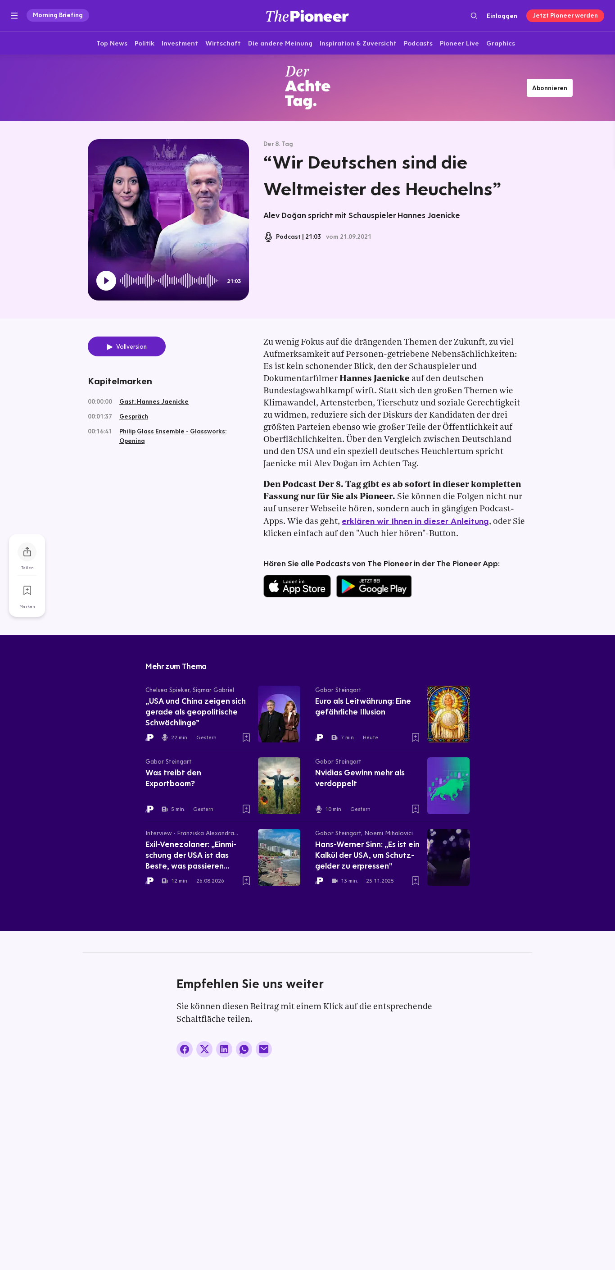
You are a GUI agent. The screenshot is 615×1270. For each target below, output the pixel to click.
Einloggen (502, 16)
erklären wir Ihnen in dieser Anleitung (415, 520)
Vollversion (131, 346)
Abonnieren (549, 88)
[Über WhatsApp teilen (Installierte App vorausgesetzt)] (244, 1049)
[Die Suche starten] (474, 15)
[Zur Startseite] (307, 15)
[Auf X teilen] (204, 1049)
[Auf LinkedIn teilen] (224, 1049)
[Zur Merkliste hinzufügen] (27, 590)
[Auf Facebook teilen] (184, 1049)
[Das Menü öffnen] (14, 16)
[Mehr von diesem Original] (307, 87)
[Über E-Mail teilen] (264, 1049)
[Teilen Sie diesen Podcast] (27, 551)
